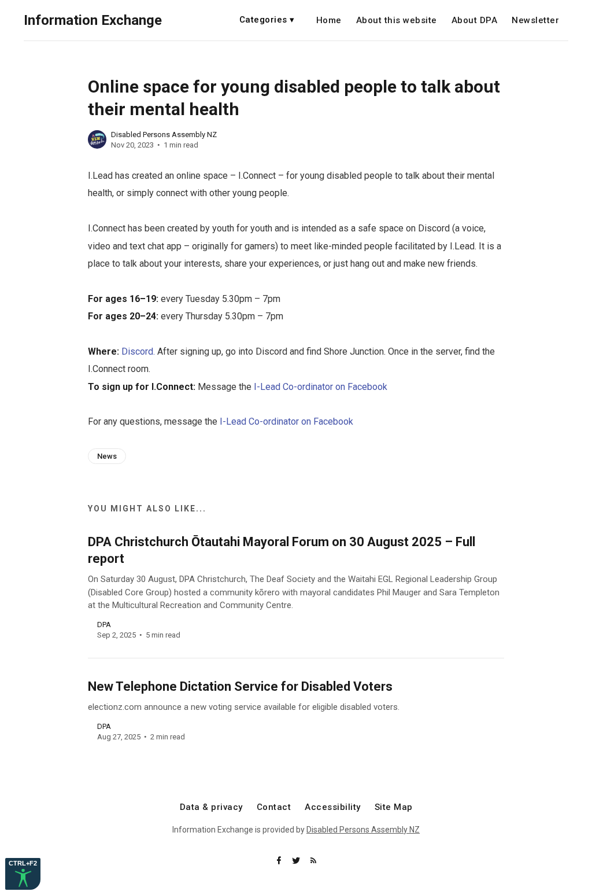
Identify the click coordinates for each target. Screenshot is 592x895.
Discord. (138, 351)
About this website (396, 20)
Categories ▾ (267, 19)
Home (329, 20)
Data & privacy (211, 807)
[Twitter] (297, 861)
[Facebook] (280, 861)
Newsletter (535, 20)
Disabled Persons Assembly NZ (164, 134)
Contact (274, 807)
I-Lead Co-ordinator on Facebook (320, 386)
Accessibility (333, 807)
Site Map (394, 807)
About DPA (475, 20)
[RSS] (313, 861)
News (107, 456)
